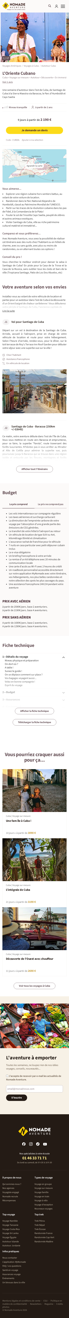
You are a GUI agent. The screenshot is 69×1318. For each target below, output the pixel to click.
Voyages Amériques (11, 65)
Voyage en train (41, 1196)
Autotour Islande (10, 1241)
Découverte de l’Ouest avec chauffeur (29, 959)
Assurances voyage (11, 1274)
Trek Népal (39, 1225)
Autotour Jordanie (11, 1245)
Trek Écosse (40, 1229)
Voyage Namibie (10, 1221)
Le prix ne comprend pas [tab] (50, 504)
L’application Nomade (14, 1262)
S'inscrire (16, 1097)
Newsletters (35, 1304)
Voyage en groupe (43, 1184)
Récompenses (9, 1200)
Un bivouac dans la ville (13, 1282)
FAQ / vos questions (11, 1266)
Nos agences (8, 1188)
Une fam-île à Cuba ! (18, 821)
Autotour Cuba (48, 65)
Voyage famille (41, 1192)
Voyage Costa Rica (11, 1229)
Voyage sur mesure (43, 1188)
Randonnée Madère (43, 1241)
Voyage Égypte (9, 1237)
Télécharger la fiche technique (34, 722)
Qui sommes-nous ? (11, 1184)
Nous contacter (9, 1257)
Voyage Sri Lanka (10, 1233)
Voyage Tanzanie (10, 1225)
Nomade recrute (10, 1196)
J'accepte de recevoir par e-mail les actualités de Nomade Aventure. (33, 1077)
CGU (45, 1300)
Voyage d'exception (43, 1204)
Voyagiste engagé (10, 1192)
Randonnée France (43, 1233)
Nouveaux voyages (43, 1208)
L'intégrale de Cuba (18, 890)
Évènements (8, 1278)
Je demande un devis (35, 130)
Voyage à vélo (41, 1200)
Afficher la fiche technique (34, 711)
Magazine (48, 1304)
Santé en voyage (10, 1270)
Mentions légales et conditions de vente (21, 1300)
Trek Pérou (39, 1221)
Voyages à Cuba (31, 65)
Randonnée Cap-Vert (44, 1237)
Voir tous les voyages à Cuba (34, 986)
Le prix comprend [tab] (18, 504)
